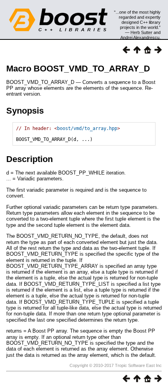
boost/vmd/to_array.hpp (87, 128)
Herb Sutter (141, 32)
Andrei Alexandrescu (139, 37)
